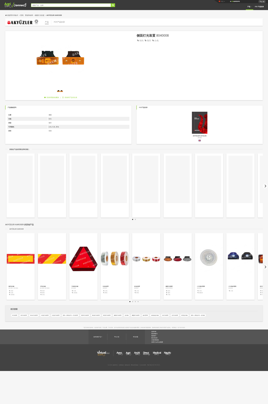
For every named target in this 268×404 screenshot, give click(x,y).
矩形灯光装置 (107, 315)
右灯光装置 (165, 315)
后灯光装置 (24, 315)
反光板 (127, 315)
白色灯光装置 (45, 315)
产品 (248, 7)
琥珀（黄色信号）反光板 (198, 315)
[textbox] (71, 5)
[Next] (265, 186)
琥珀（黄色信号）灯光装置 (70, 315)
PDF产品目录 (59, 22)
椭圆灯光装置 (135, 315)
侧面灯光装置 (117, 315)
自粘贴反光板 (155, 315)
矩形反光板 (184, 315)
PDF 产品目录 (259, 7)
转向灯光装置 (34, 315)
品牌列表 (153, 331)
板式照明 (145, 315)
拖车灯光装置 (85, 315)
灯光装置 (14, 315)
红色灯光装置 (55, 315)
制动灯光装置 (96, 315)
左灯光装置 (175, 315)
